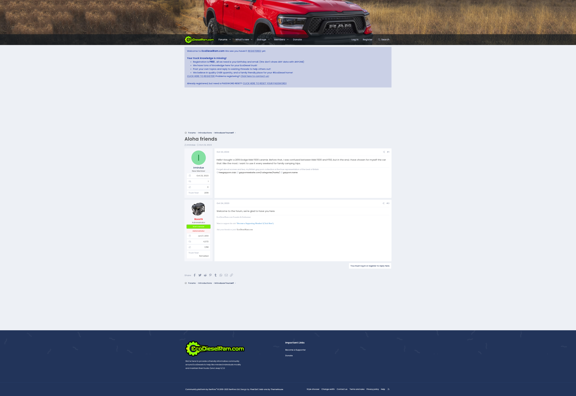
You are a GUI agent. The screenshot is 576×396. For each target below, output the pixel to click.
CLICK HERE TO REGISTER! (201, 76)
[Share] (384, 152)
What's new (242, 39)
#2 (387, 203)
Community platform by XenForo (212, 389)
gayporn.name (290, 172)
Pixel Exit (254, 389)
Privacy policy (373, 389)
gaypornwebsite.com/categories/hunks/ (259, 172)
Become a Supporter (295, 349)
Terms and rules (357, 389)
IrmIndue (191, 144)
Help (383, 389)
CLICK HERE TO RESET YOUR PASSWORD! (265, 83)
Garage (261, 39)
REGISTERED (254, 51)
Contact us (342, 389)
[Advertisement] (274, 110)
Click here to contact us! (254, 76)
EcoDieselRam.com (245, 229)
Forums (223, 39)
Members (279, 39)
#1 (388, 152)
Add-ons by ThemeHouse (271, 389)
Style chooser (313, 389)
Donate (297, 39)
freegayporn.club (227, 172)
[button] (230, 40)
